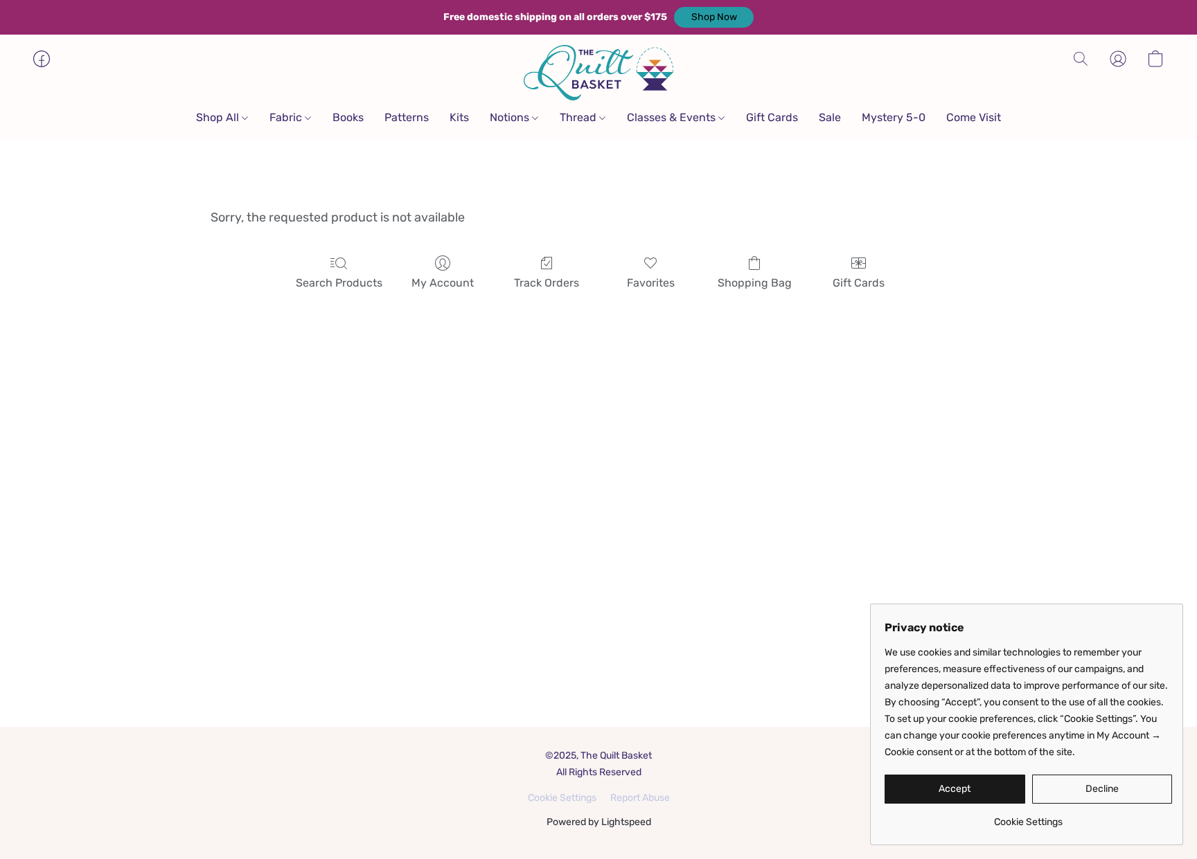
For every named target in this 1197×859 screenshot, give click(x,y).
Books (348, 117)
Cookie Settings (562, 798)
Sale (830, 117)
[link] (1028, 817)
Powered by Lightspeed (599, 822)
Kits (459, 117)
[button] (714, 17)
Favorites (651, 282)
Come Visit (973, 117)
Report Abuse (640, 798)
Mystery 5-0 (893, 117)
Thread (579, 117)
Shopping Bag (755, 282)
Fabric (287, 117)
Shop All (219, 117)
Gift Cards (772, 117)
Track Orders (546, 282)
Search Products (339, 282)
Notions (511, 117)
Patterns (406, 117)
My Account (442, 282)
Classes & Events (672, 117)
